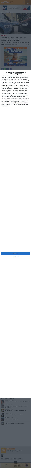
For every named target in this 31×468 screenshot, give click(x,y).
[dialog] (15, 234)
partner (12, 76)
